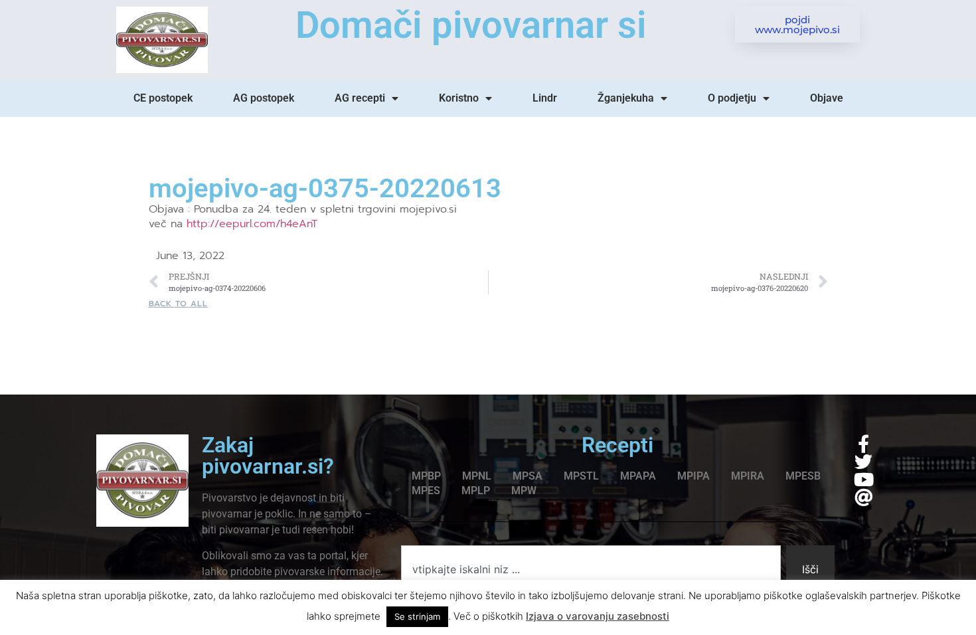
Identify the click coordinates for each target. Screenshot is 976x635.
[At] (863, 497)
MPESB (803, 476)
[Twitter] (863, 461)
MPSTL (581, 476)
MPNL (476, 476)
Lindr (544, 98)
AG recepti (360, 98)
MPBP (426, 476)
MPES (426, 490)
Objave (826, 98)
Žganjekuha (626, 98)
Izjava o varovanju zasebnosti (597, 616)
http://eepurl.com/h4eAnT (252, 224)
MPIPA (693, 476)
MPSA (527, 476)
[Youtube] (863, 479)
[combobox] (591, 569)
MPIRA (747, 476)
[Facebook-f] (863, 443)
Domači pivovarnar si (471, 25)
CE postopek (163, 98)
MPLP (475, 490)
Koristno (459, 98)
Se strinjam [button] (417, 616)
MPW (523, 490)
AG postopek (263, 98)
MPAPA (638, 476)
